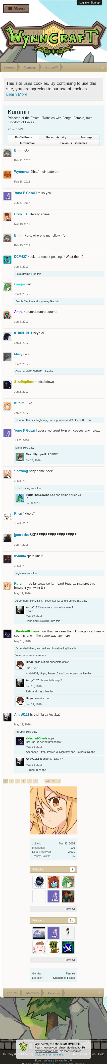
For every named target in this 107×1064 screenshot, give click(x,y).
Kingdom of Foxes (64, 977)
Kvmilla (20, 556)
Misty (18, 354)
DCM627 (20, 257)
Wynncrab (22, 172)
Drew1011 (21, 214)
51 (71, 920)
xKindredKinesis (25, 420)
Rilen (18, 513)
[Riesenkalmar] (39, 882)
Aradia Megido (24, 301)
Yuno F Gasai (24, 193)
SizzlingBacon (57, 420)
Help (101, 1054)
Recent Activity (56, 137)
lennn (18, 447)
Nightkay (44, 301)
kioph (29, 620)
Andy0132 (32, 607)
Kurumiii (21, 403)
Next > (56, 781)
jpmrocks (21, 535)
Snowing (21, 471)
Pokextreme (22, 273)
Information (28, 143)
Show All (70, 908)
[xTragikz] (68, 947)
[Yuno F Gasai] (53, 896)
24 (47, 781)
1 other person (73, 673)
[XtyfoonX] (39, 933)
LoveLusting (22, 488)
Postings (86, 137)
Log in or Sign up (89, 2)
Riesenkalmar (52, 600)
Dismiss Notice (87, 1043)
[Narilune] (68, 933)
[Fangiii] (68, 882)
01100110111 (23, 333)
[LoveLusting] (53, 882)
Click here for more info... (50, 1054)
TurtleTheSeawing (38, 494)
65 (73, 855)
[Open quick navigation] (102, 67)
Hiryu (29, 661)
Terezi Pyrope (35, 454)
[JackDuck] (53, 947)
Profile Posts (23, 137)
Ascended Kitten (25, 600)
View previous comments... (31, 655)
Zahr (39, 600)
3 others (76, 420)
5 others (71, 600)
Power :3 (53, 673)
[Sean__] (39, 947)
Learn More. (17, 94)
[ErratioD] (68, 896)
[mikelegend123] (39, 896)
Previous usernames (73, 143)
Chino (18, 371)
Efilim (18, 150)
